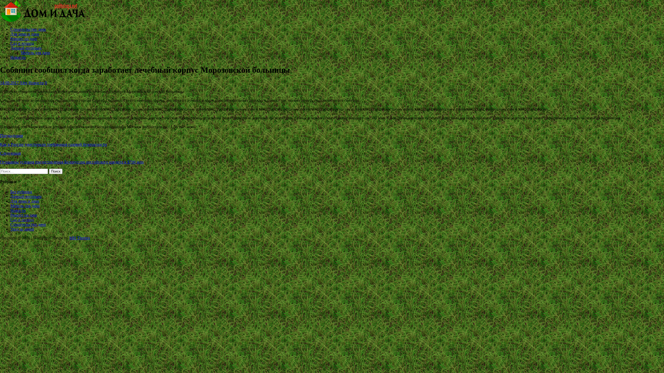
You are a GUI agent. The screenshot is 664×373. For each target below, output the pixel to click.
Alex (23, 83)
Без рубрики (21, 192)
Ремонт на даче (23, 39)
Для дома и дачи (24, 34)
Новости (18, 57)
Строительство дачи (28, 29)
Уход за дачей (22, 229)
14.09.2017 (9, 83)
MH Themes (79, 238)
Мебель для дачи (35, 53)
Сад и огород (22, 43)
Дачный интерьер (26, 48)
